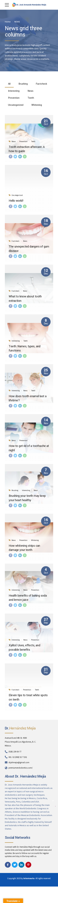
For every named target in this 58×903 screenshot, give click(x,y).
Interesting (16, 341)
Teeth (33, 141)
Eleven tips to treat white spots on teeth (28, 697)
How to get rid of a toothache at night (29, 448)
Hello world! (16, 201)
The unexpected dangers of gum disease (29, 248)
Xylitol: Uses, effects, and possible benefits (24, 647)
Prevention (23, 141)
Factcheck (15, 241)
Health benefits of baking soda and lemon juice (28, 597)
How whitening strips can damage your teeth (24, 548)
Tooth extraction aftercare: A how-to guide (27, 149)
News (14, 141)
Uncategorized (17, 195)
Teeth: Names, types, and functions (24, 348)
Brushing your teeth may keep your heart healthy (27, 498)
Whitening (35, 540)
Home (8, 21)
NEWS (17, 21)
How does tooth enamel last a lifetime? (27, 398)
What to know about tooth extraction (25, 298)
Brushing (15, 490)
